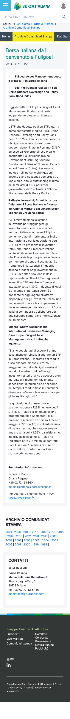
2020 (17, 532)
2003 (54, 540)
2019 (26, 532)
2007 (18, 540)
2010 (44, 536)
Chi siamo (23, 24)
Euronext (12, 634)
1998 (44, 544)
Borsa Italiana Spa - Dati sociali (23, 684)
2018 (35, 532)
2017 (43, 532)
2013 (19, 536)
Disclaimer (47, 684)
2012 (28, 536)
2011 (36, 536)
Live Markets (15, 638)
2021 (9, 532)
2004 (45, 540)
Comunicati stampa (19, 643)
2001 (18, 544)
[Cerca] (63, 17)
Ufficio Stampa (44, 24)
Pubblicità (41, 648)
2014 (10, 536)
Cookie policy (15, 687)
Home (6, 36)
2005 (36, 540)
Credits (28, 687)
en (12, 659)
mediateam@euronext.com (26, 594)
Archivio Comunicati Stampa (21, 27)
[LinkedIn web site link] (9, 666)
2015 (60, 532)
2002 (9, 544)
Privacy (59, 684)
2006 (27, 540)
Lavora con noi (45, 645)
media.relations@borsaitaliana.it (29, 487)
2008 (9, 540)
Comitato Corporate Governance (43, 637)
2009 (53, 536)
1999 (35, 544)
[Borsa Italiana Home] (32, 5)
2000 (26, 544)
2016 (52, 532)
